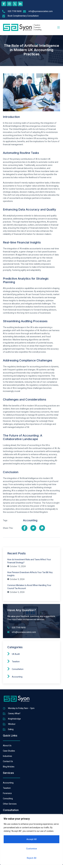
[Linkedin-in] (20, 3)
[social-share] (24, 528)
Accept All (32, 839)
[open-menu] (58, 27)
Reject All (31, 858)
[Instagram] (9, 3)
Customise (31, 848)
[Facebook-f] (3, 3)
